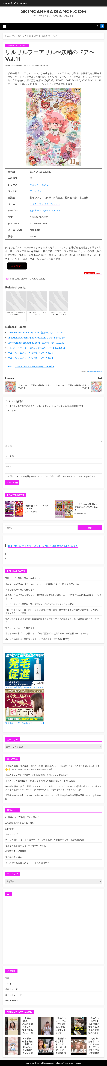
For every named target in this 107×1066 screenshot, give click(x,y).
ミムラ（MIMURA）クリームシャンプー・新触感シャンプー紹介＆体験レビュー (43, 583)
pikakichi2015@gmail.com (16, 65)
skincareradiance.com (53, 11)
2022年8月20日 (34, 65)
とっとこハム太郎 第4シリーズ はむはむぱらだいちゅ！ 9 (88, 507)
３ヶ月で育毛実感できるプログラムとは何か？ (27, 862)
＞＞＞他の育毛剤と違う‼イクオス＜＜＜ (24, 687)
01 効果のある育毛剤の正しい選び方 (22, 817)
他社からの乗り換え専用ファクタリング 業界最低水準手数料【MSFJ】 (38, 639)
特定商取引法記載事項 (15, 851)
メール (9, 456)
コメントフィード (13, 994)
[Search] (97, 26)
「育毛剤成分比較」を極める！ (19, 589)
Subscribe (102, 26)
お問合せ (9, 828)
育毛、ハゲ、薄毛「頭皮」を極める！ (23, 578)
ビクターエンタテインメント (45, 204)
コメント (10, 410)
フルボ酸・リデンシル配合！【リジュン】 (25, 723)
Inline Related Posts (95, 372)
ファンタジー (10, 46)
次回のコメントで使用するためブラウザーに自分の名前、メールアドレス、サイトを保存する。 (53, 476)
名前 (8, 445)
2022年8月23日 (32, 512)
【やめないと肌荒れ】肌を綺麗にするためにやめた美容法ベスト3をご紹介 (40, 780)
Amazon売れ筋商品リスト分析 (19, 822)
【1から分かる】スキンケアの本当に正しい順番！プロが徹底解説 (93, 1046)
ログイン (9, 983)
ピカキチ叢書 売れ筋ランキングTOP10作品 (25, 845)
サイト (8, 466)
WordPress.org (12, 1000)
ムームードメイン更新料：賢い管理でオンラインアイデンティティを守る (39, 604)
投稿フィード (11, 989)
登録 (7, 977)
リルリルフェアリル (22, 46)
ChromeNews (62, 1062)
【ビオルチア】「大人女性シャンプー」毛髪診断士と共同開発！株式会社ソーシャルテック (48, 633)
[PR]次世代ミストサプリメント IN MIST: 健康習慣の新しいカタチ (43, 545)
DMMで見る (17, 266)
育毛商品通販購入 (13, 857)
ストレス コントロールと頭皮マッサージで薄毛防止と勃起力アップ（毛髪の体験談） (45, 839)
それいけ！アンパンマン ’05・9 (36, 507)
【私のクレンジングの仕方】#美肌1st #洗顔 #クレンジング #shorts (37, 775)
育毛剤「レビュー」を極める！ (19, 627)
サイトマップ (11, 834)
